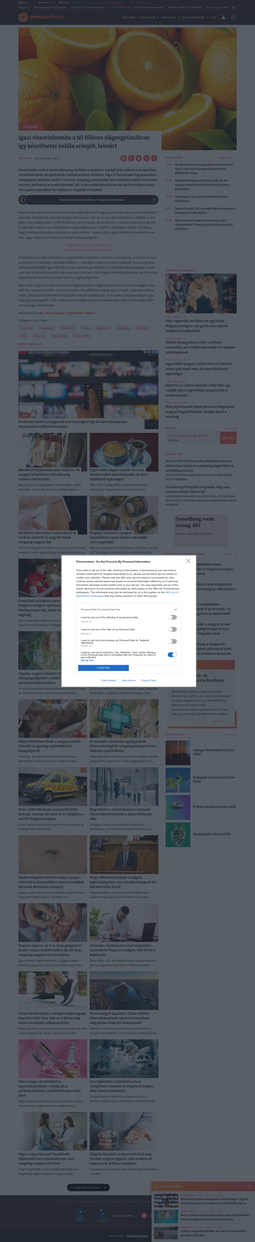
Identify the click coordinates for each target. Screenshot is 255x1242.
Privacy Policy (148, 680)
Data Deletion (109, 680)
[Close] (189, 562)
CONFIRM (103, 668)
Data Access (129, 680)
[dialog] (128, 621)
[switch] (172, 617)
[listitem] (129, 609)
